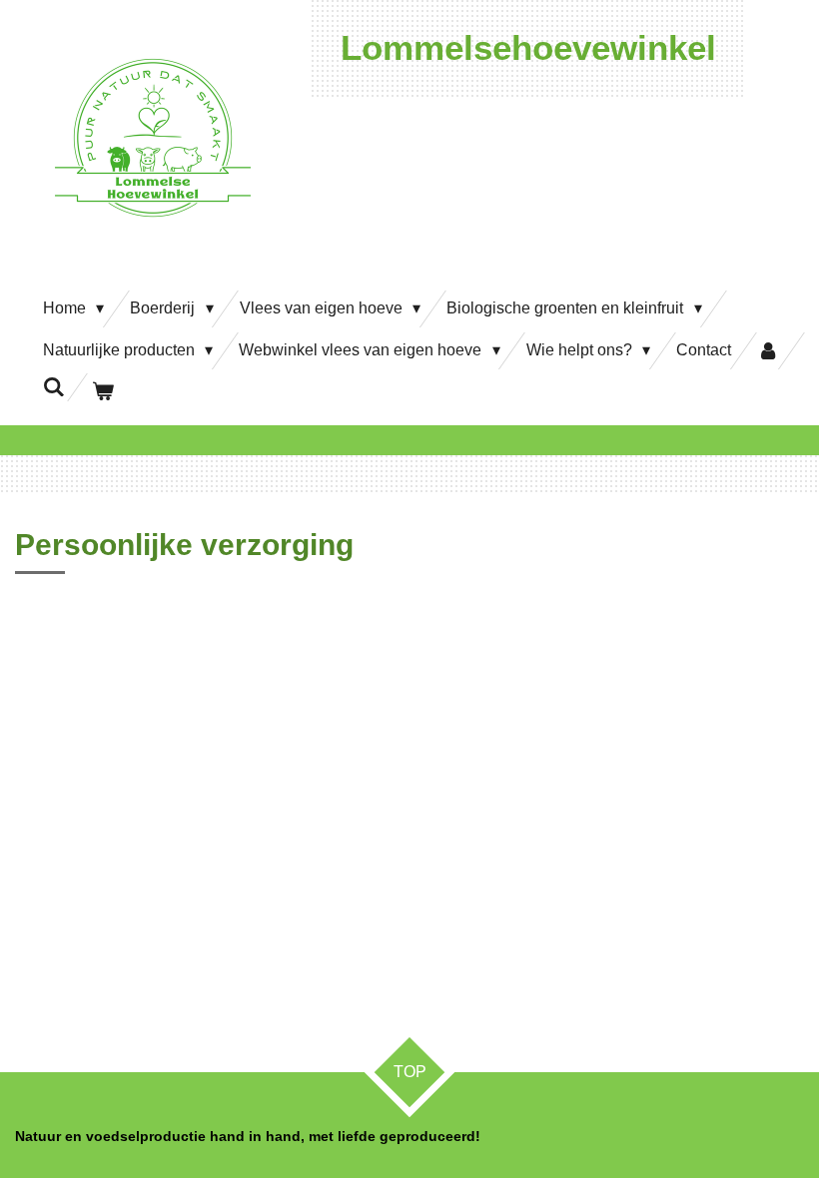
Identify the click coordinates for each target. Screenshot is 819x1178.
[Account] (768, 350)
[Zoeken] (54, 387)
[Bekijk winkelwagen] (102, 391)
